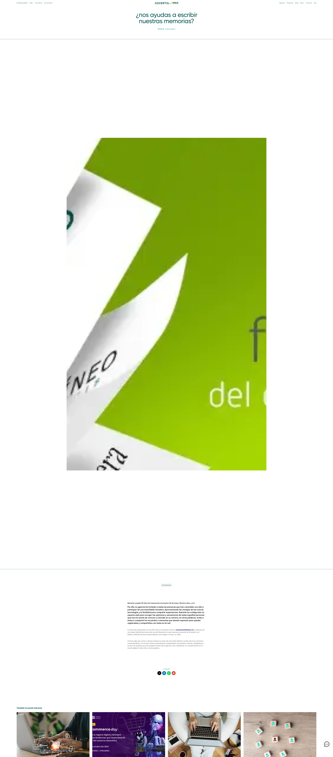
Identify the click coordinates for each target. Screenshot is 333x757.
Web (31, 3)
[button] (159, 673)
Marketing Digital (22, 3)
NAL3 (302, 3)
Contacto (309, 3)
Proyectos (290, 3)
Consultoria (38, 3)
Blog (296, 3)
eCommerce (48, 3)
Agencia (282, 3)
